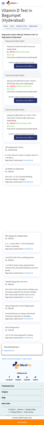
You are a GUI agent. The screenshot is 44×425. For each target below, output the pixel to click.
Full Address (27, 160)
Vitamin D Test (21, 26)
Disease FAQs (31, 409)
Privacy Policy (16, 412)
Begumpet (8, 350)
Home (5, 26)
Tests (12, 26)
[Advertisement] (22, 209)
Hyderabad (33, 26)
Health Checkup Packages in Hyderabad (16, 359)
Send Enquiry (22, 422)
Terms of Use (28, 412)
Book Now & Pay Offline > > (25, 66)
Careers (20, 409)
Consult (11, 409)
